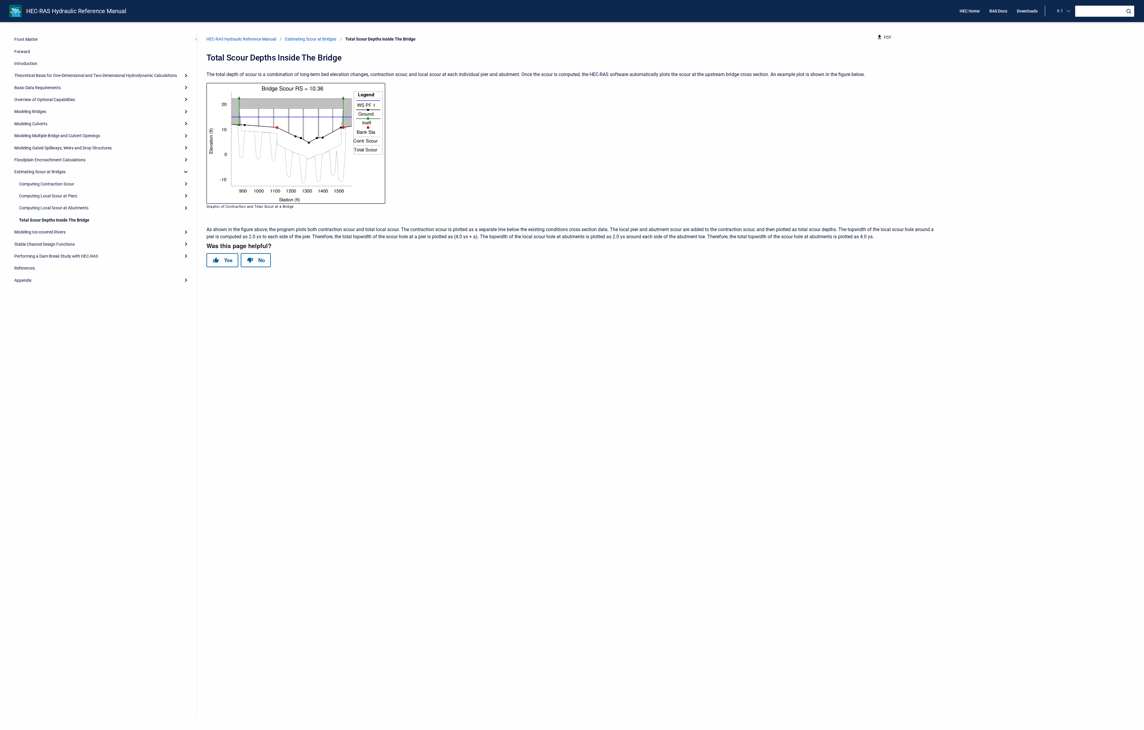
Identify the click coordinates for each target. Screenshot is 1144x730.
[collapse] (186, 172)
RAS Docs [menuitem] (998, 11)
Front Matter (26, 39)
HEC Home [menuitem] (970, 11)
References (24, 268)
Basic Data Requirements (37, 87)
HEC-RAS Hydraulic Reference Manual (76, 11)
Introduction (25, 63)
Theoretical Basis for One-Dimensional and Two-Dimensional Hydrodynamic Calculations (95, 75)
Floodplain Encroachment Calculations (50, 159)
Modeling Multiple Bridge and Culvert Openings (57, 135)
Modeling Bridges (30, 111)
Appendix (23, 280)
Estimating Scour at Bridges (40, 171)
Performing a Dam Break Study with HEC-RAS (56, 256)
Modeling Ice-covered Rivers (40, 232)
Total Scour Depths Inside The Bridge (54, 220)
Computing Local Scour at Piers (48, 196)
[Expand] (186, 75)
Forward (22, 51)
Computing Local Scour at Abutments (53, 207)
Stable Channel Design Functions (44, 244)
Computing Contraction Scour (46, 184)
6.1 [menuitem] (1060, 10)
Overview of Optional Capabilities (44, 99)
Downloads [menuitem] (1027, 11)
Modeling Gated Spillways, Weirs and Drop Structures (63, 148)
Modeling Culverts (30, 123)
